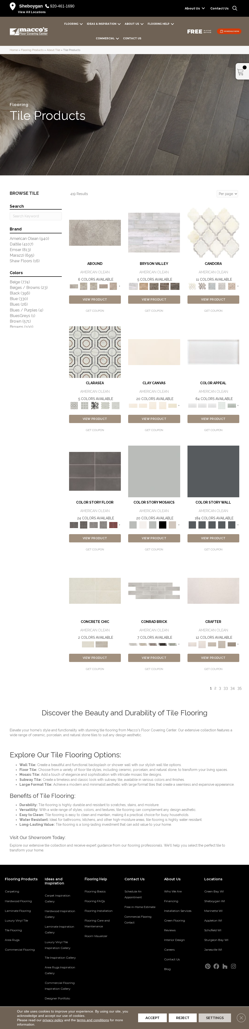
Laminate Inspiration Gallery (59, 929)
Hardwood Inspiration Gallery (60, 914)
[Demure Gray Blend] (202, 286)
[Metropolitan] (95, 352)
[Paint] (172, 405)
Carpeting (12, 891)
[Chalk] (154, 352)
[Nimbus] (95, 232)
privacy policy (53, 1020)
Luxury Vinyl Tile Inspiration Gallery (58, 945)
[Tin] (153, 644)
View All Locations (32, 12)
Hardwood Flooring (18, 901)
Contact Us (219, 8)
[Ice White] (143, 525)
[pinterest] (207, 967)
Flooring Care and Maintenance (97, 923)
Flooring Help (158, 23)
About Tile (53, 50)
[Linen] (143, 644)
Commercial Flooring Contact (137, 919)
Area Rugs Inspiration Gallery (60, 970)
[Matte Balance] (153, 525)
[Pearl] (213, 352)
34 (232, 688)
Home (14, 50)
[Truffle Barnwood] (174, 286)
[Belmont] (84, 405)
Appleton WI (213, 920)
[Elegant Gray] (102, 644)
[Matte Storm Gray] (93, 525)
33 (225, 688)
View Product (95, 299)
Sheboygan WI (214, 901)
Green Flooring (174, 920)
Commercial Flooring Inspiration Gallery (60, 985)
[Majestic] (105, 405)
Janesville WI (213, 949)
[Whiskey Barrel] (143, 286)
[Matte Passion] (113, 525)
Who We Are (173, 891)
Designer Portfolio (57, 998)
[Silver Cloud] (232, 405)
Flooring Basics (95, 891)
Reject (182, 1018)
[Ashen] (103, 286)
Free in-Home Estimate (139, 907)
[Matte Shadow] (95, 471)
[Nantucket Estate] (154, 286)
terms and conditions (93, 1020)
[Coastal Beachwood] (154, 232)
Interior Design (174, 940)
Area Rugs (12, 940)
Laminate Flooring (18, 911)
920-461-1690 (62, 6)
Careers (169, 949)
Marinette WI (213, 911)
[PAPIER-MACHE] (213, 590)
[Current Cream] (95, 590)
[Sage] (172, 644)
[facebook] (216, 967)
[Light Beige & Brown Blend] (232, 286)
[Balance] (154, 471)
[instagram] (233, 967)
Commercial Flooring (20, 949)
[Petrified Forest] (164, 286)
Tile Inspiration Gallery (60, 957)
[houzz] (224, 967)
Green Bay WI (214, 891)
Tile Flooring (13, 930)
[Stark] (163, 644)
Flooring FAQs (95, 901)
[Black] (163, 525)
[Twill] (212, 644)
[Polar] (154, 590)
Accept (152, 1018)
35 (239, 688)
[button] (203, 8)
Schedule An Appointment (133, 894)
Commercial (105, 38)
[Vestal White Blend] (213, 232)
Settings (215, 1018)
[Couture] (94, 405)
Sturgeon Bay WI (216, 940)
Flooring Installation (99, 911)
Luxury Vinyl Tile (16, 920)
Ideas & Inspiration (101, 23)
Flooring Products (32, 50)
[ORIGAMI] (232, 644)
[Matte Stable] (172, 525)
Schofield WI (212, 930)
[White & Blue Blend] (212, 286)
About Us (192, 8)
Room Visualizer (96, 936)
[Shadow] (213, 471)
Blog (167, 969)
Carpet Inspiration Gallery (57, 898)
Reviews (170, 930)
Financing (171, 901)
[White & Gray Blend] (222, 286)
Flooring (71, 23)
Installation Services (177, 911)
